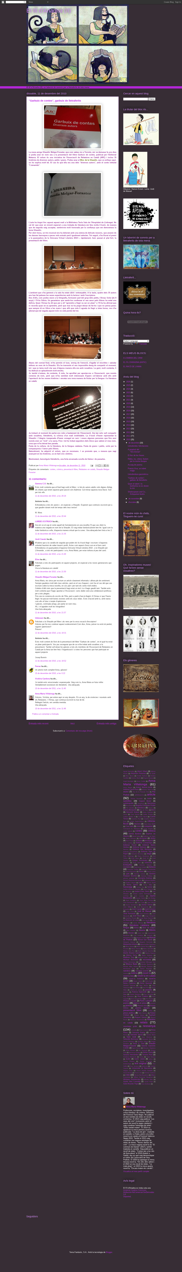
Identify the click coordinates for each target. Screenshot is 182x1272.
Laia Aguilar (146, 920)
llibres (152, 930)
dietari (153, 838)
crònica (60, 469)
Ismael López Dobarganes (142, 893)
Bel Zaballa (130, 808)
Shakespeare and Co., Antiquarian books (137, 493)
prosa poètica (129, 1013)
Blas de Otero (144, 810)
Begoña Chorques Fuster (145, 805)
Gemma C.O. (40, 484)
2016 (128, 418)
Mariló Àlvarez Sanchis (132, 953)
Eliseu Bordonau (143, 856)
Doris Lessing (128, 843)
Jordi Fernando (129, 913)
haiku (141, 882)
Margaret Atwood (129, 942)
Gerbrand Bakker (149, 880)
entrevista (148, 862)
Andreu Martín (136, 778)
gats (128, 874)
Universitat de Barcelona (142, 1068)
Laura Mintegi (138, 923)
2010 (128, 439)
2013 (128, 429)
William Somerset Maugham (143, 1077)
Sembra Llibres (143, 1041)
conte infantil (127, 831)
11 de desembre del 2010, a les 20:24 (50, 496)
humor (149, 887)
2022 (128, 396)
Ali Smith (152, 773)
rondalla (133, 1030)
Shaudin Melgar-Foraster (46, 577)
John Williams (128, 907)
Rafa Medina (142, 1013)
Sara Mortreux (147, 1037)
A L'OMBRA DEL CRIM (132, 358)
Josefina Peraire (131, 918)
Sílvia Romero (130, 1050)
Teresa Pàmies (128, 1061)
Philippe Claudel (129, 1001)
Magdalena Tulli (128, 937)
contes (52, 469)
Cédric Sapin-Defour (137, 821)
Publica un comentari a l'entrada (45, 714)
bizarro (150, 808)
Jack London (139, 896)
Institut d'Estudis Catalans (132, 889)
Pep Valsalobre (128, 996)
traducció (145, 1066)
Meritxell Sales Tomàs (145, 957)
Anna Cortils (141, 781)
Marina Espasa (150, 953)
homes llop (140, 887)
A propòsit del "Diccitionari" (134, 450)
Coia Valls (130, 826)
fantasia (152, 867)
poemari (152, 1003)
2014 (128, 425)
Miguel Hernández (129, 962)
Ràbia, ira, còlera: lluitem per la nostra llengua (138, 460)
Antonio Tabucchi (147, 789)
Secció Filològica (129, 1041)
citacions (137, 824)
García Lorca (151, 871)
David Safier (136, 836)
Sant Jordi (131, 1037)
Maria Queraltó (148, 948)
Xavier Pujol (148, 1081)
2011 (128, 436)
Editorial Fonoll (129, 845)
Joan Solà (140, 902)
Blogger (109, 1252)
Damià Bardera (135, 834)
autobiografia (128, 803)
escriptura (127, 867)
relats (144, 1022)
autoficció (141, 803)
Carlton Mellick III (129, 816)
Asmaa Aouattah (137, 798)
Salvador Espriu (138, 1032)
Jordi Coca (130, 911)
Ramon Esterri (139, 1015)
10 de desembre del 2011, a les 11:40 (50, 688)
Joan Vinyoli (151, 902)
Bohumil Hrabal (132, 812)
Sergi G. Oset (138, 1043)
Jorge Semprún (150, 916)
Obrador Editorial (129, 985)
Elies (37, 559)
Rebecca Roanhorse (137, 1019)
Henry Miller (147, 885)
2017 (128, 414)
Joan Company (131, 900)
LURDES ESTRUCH (43, 521)
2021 (128, 400)
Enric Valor (137, 862)
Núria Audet (149, 981)
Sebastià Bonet (147, 1039)
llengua (126, 928)
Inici (73, 723)
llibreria (142, 930)
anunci (126, 792)
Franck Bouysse (131, 871)
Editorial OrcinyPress (130, 851)
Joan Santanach (128, 902)
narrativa (126, 971)
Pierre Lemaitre (146, 1001)
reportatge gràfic (130, 1026)
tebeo (151, 1059)
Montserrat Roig (129, 968)
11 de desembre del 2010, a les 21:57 (50, 613)
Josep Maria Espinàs (146, 918)
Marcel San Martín (145, 940)
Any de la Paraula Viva (141, 792)
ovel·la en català (136, 990)
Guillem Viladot (131, 882)
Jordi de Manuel (144, 911)
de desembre (134, 443)
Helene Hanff (150, 882)
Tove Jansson (134, 1066)
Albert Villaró (142, 771)
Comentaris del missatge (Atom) (79, 731)
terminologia (127, 1063)
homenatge (127, 887)
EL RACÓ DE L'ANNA (132, 366)
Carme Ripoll (142, 816)
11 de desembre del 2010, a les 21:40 (50, 554)
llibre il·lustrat (130, 930)
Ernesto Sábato (146, 865)
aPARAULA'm (139, 795)
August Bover (145, 801)
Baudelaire (129, 805)
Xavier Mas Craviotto (131, 1081)
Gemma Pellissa (147, 876)
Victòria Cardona (42, 679)
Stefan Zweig (148, 1052)
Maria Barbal (130, 946)
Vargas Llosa (128, 1070)
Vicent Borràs (127, 1072)
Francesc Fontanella (148, 869)
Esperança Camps (140, 867)
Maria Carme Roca (143, 946)
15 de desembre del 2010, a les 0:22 (50, 673)
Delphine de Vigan (149, 836)
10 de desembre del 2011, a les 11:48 (50, 708)
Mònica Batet (131, 964)
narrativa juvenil (142, 971)
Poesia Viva (142, 1006)
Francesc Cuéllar (132, 869)
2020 (128, 403)
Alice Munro (130, 776)
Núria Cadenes (129, 983)
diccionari (143, 838)
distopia (139, 840)
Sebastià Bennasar (130, 1039)
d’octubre (133, 502)
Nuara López (137, 981)
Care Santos (135, 814)
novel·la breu (128, 976)
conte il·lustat (148, 828)
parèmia (126, 992)
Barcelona (151, 803)
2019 (128, 407)
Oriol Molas (136, 987)
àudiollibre (127, 801)
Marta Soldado (147, 955)
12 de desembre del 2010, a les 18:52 (50, 661)
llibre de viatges (148, 928)
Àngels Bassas (148, 778)
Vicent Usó (138, 1072)
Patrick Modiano (135, 994)
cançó (125, 814)
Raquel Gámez (141, 1017)
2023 (128, 392)
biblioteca (141, 808)
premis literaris (143, 1008)
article (151, 794)
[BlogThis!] (99, 465)
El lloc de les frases (136, 455)
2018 (128, 411)
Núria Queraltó (146, 983)
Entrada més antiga (106, 723)
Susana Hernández (131, 1055)
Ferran (38, 666)
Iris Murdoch (127, 891)
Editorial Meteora (139, 847)
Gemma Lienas (139, 874)
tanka (141, 1057)
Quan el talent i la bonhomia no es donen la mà (138, 486)
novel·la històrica (136, 979)
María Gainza (135, 948)
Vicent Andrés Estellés (144, 1070)
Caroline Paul (136, 819)
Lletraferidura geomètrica (138, 474)
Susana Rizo (147, 1055)
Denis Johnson (131, 838)
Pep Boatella (148, 994)
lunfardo (150, 935)
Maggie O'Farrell (141, 937)
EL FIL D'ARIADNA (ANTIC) (134, 362)
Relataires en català (87, 469)
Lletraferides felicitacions (138, 446)
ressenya (149, 1026)
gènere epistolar (129, 878)
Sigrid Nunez (136, 1048)
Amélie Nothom (142, 776)
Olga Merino (143, 985)
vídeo (127, 1075)
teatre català (140, 1059)
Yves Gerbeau (146, 1084)
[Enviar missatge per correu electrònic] (92, 465)
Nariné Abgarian (146, 968)
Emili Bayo (135, 858)
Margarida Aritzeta (130, 944)
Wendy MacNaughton (141, 1075)
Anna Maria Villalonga (45, 694)
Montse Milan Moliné (130, 966)
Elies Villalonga (128, 856)
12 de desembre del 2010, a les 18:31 (50, 633)
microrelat (147, 960)
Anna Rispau (127, 787)
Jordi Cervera (150, 909)
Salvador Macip (136, 1035)
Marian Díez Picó (129, 951)
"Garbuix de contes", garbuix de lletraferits (137, 479)
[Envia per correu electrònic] (96, 465)
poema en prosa (140, 1003)
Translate (143, 344)
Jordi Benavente (142, 907)
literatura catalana (139, 925)
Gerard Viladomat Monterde (132, 880)
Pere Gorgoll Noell (137, 999)
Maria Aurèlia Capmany (147, 944)
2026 (128, 382)
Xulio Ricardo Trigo (130, 1084)
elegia (149, 854)
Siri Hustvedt (143, 1050)
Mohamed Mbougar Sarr (147, 962)
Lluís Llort (141, 933)
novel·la (147, 973)
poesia (129, 1005)
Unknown (39, 618)
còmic (138, 826)
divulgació (149, 840)
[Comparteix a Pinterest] (107, 465)
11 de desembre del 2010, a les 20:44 (50, 516)
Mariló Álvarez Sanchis (145, 951)
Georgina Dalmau (145, 878)
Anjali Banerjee (128, 781)
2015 (128, 421)
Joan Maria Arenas (146, 900)
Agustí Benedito (128, 771)
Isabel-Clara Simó (142, 891)
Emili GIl (146, 858)
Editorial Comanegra (144, 843)
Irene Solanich (148, 889)
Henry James (132, 885)
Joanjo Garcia (146, 905)
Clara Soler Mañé (149, 824)
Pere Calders (142, 996)
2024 (128, 389)
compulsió (148, 826)
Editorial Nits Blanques (142, 849)
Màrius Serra (131, 955)
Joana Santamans (132, 905)
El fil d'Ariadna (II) (48, 10)
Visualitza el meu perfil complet (136, 1171)
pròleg (150, 1010)
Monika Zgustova (147, 964)
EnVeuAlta (127, 865)
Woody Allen (148, 1079)
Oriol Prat (146, 987)
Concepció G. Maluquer (131, 828)
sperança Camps (134, 1052)
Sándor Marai (150, 1035)
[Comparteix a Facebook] (105, 465)
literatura (151, 922)
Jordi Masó (137, 916)
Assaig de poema (135, 465)
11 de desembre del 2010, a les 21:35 (50, 534)
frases (141, 871)
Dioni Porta (129, 840)
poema (126, 1003)
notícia (134, 973)
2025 (128, 385)
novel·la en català (146, 976)
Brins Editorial (148, 812)
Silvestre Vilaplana (149, 1048)
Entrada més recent (38, 723)
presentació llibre (71, 469)
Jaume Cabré (140, 898)
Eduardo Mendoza (137, 854)
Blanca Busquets (129, 810)
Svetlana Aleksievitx (129, 1057)
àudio (149, 798)
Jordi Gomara (144, 913)
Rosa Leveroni (144, 1030)
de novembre (134, 499)
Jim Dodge (151, 898)
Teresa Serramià (146, 1061)
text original (141, 1063)
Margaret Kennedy (145, 942)
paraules (148, 990)
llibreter (131, 933)
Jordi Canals (40, 539)
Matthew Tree (128, 957)
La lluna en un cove (131, 920)
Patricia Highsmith (139, 992)
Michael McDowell (130, 960)
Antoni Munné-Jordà (144, 787)
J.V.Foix (125, 896)
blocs (153, 810)
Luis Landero (138, 935)
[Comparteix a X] (102, 465)
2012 (128, 432)
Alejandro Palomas (138, 773)
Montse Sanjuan (147, 966)
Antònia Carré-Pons (131, 789)
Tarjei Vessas (151, 1057)
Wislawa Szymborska (131, 1079)
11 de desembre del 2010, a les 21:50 (50, 572)
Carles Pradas (148, 814)
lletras (136, 928)
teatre (128, 1059)
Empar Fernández (140, 860)
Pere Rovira (149, 999)
